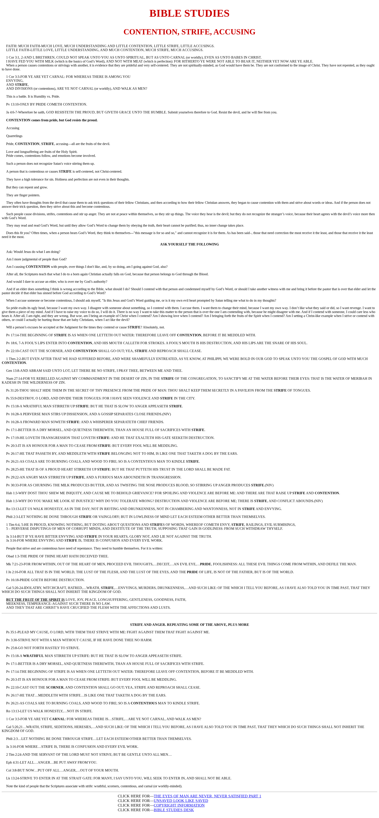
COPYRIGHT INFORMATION (179, 805)
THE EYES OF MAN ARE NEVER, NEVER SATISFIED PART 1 (207, 796)
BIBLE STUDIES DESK (174, 810)
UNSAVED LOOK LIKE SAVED (181, 800)
